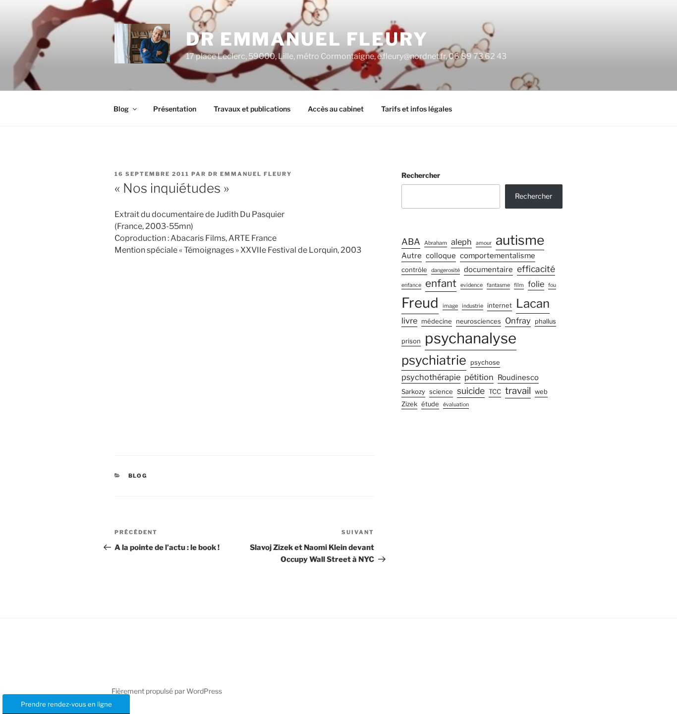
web (541, 391)
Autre (411, 255)
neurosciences (478, 321)
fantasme (498, 285)
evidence (471, 285)
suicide (471, 390)
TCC (495, 391)
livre (409, 321)
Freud (420, 302)
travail (518, 390)
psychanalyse (470, 338)
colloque (441, 255)
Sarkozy (413, 391)
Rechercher (420, 175)
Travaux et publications (252, 109)
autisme (520, 240)
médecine (436, 321)
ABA (410, 241)
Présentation (174, 109)
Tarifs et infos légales (416, 109)
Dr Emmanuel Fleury (307, 39)
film (519, 285)
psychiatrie (433, 360)
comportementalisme (497, 255)
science (441, 391)
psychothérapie (430, 377)
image (450, 306)
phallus (545, 321)
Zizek (409, 404)
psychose (485, 362)
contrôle (414, 270)
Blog (121, 109)
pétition (479, 377)
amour (484, 243)
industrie (472, 306)
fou (552, 285)
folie (536, 284)
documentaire (488, 269)
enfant (440, 283)
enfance (411, 285)
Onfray (518, 321)
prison (411, 341)
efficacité (536, 269)
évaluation (456, 404)
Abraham (435, 243)
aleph (461, 242)
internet (499, 305)
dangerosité (445, 270)
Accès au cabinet (336, 109)
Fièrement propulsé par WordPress (167, 691)
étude (430, 404)
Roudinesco (518, 377)
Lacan (533, 303)
